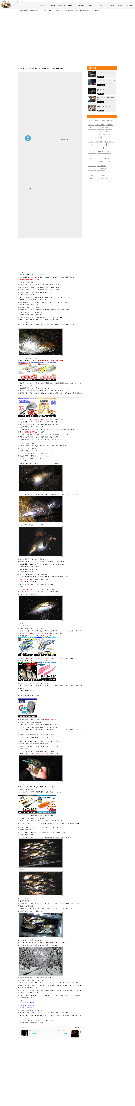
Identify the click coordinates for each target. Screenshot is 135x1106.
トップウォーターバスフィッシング (97, 144)
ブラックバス (92, 155)
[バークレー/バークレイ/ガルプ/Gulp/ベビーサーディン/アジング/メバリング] (27, 656)
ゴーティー (100, 131)
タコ (110, 138)
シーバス (99, 134)
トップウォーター (109, 141)
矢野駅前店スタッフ (94, 179)
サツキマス (91, 134)
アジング (97, 120)
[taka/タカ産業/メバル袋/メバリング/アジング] (27, 717)
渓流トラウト (101, 172)
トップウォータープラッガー (96, 148)
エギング (91, 124)
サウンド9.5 (109, 131)
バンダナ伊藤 (28, 189)
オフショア (109, 124)
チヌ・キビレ (99, 141)
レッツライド (92, 165)
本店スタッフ (92, 172)
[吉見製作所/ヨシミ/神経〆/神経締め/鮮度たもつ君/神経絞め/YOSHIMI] (46, 417)
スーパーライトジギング (95, 138)
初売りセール (104, 168)
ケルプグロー (105, 127)
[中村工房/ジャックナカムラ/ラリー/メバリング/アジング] (46, 681)
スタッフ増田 (100, 76)
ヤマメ (98, 158)
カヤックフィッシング (94, 127)
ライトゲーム (92, 161)
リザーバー (110, 161)
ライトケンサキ (106, 158)
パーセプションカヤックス (104, 151)
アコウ (90, 120)
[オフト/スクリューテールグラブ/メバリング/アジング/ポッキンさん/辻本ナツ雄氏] (27, 681)
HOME (42, 5)
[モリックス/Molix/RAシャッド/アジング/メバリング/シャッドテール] (27, 813)
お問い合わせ (130, 5)
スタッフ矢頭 (100, 102)
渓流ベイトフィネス (94, 175)
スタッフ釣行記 (101, 85)
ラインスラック (101, 161)
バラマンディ (92, 151)
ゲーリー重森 (100, 110)
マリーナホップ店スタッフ (104, 155)
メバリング (91, 158)
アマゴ (103, 120)
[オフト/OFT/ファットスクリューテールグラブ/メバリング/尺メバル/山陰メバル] (46, 813)
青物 (107, 179)
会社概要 (120, 5)
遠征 (102, 179)
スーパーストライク (108, 134)
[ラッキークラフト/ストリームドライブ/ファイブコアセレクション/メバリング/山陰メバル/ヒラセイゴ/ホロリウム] (27, 380)
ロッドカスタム (101, 165)
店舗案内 (91, 5)
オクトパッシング (100, 124)
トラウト (107, 148)
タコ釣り (91, 141)
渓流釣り (103, 175)
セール (104, 138)
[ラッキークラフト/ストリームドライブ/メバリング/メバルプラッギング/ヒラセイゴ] (46, 380)
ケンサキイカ (92, 131)
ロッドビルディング (94, 168)
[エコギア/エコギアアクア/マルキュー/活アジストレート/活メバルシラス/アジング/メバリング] (46, 656)
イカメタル (110, 120)
